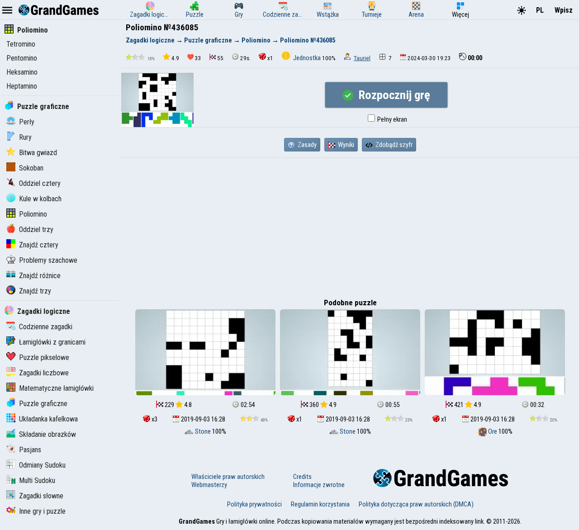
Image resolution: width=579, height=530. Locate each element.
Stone (203, 431)
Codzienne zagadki (45, 326)
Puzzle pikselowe (44, 357)
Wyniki (345, 145)
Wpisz (564, 10)
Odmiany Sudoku (42, 465)
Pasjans (30, 449)
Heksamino (22, 72)
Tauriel (362, 58)
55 (220, 58)
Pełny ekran (391, 119)
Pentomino (21, 58)
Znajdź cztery (38, 245)
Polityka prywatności (254, 504)
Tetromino (20, 44)
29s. (245, 58)
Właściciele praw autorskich (228, 477)
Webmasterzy (209, 485)
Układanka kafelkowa (48, 419)
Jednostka (307, 58)
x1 (270, 58)
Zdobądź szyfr (393, 145)
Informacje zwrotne (319, 485)
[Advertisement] (350, 225)
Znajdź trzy (35, 291)
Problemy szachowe (48, 260)
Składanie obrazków (47, 434)
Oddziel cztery (40, 183)
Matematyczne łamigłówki (56, 388)
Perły (26, 122)
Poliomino (32, 30)
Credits (302, 477)
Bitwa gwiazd (38, 152)
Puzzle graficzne (43, 106)
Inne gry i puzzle (42, 511)
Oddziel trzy (36, 229)
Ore (492, 431)
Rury (25, 137)
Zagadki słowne (41, 496)
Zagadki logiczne (43, 311)
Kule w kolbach (40, 198)
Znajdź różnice (40, 275)
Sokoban (31, 168)
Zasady (306, 145)
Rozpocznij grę (393, 95)
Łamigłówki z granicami (52, 342)
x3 (153, 419)
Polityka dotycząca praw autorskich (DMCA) (416, 504)
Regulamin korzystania (320, 504)
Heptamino (21, 86)
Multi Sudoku (37, 480)
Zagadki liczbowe (44, 373)
